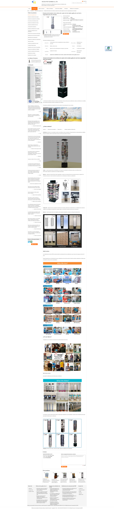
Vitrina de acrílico (31, 41)
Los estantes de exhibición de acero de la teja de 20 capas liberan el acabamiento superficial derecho (55, 495)
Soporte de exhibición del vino (33, 24)
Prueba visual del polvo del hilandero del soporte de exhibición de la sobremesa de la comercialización (82, 481)
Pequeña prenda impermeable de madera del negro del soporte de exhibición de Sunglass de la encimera (72, 481)
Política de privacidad (30, 505)
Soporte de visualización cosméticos (34, 18)
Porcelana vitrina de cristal (39, 505)
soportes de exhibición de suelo (33, 43)
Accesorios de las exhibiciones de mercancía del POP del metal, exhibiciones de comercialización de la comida (69, 496)
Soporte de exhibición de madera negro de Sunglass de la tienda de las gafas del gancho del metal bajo (42, 493)
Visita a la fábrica (50, 8)
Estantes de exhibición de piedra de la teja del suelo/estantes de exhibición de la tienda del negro (54, 499)
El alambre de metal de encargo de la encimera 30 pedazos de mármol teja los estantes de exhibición (54, 503)
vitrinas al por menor (50, 448)
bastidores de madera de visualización (34, 39)
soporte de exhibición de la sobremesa (65, 448)
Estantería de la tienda (31, 53)
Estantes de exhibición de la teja (33, 22)
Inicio (29, 8)
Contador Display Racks (32, 45)
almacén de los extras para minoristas (34, 33)
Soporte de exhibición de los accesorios (32, 31)
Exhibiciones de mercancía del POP (34, 35)
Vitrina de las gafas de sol (39, 10)
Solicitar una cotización (74, 8)
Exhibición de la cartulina (32, 55)
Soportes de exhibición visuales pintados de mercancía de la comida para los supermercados (69, 499)
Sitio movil (81, 494)
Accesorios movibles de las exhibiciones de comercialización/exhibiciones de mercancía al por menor (69, 489)
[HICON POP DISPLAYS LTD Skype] (43, 459)
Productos (34, 8)
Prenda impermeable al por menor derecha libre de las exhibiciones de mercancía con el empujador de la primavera (69, 492)
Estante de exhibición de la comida (33, 28)
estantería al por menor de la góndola (34, 47)
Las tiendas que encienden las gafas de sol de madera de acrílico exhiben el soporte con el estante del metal (55, 482)
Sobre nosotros (41, 8)
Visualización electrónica (32, 26)
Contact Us (81, 488)
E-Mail (80, 491)
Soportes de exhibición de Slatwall (33, 49)
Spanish (84, 1)
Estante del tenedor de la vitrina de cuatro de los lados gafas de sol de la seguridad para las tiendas (52, 35)
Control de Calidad (58, 8)
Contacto (66, 8)
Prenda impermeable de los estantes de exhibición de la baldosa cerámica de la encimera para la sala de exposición (54, 490)
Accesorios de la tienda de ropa (33, 20)
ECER (77, 505)
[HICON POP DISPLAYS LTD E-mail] (45, 459)
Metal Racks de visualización (32, 37)
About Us (30, 488)
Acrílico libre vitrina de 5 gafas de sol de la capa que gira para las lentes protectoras (42, 489)
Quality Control (31, 491)
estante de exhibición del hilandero (33, 51)
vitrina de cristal (56, 448)
